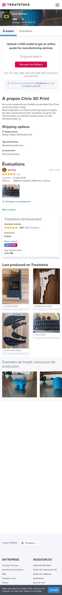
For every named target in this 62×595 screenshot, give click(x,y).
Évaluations (25, 31)
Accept (54, 590)
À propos (8, 31)
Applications (38, 578)
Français (30, 543)
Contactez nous (9, 578)
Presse (5, 582)
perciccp (12, 170)
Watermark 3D (33, 86)
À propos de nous (10, 565)
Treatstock (16, 5)
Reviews (16, 22)
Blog (4, 574)
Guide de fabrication (42, 565)
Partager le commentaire (18, 201)
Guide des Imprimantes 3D (45, 569)
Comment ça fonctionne (13, 569)
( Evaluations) (32, 227)
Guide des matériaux (42, 574)
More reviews (9, 209)
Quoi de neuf (39, 582)
